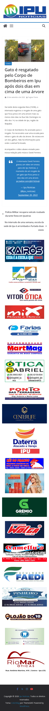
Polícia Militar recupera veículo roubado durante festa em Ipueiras (25, 214)
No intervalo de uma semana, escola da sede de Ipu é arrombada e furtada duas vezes (24, 226)
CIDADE (8, 64)
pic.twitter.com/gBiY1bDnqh (28, 181)
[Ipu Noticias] (5, 26)
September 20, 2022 (28, 195)
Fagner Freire (33, 97)
